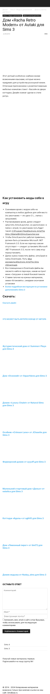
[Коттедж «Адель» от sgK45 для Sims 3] (17, 513)
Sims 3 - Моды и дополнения (21, 9)
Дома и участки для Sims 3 (32, 15)
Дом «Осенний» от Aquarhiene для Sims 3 (25, 375)
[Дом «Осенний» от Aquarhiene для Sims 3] (17, 371)
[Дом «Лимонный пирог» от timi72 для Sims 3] (17, 540)
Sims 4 (7, 644)
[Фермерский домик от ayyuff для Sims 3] (17, 457)
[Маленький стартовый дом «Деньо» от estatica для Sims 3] (17, 484)
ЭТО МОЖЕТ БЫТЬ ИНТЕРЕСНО (17, 319)
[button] (4, 3)
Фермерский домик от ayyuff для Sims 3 (24, 461)
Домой (5, 9)
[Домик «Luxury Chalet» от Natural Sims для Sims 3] (17, 398)
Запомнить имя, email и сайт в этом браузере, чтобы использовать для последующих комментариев (24, 622)
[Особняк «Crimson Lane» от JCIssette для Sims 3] (17, 427)
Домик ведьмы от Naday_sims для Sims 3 (24, 574)
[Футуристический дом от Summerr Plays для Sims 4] (17, 341)
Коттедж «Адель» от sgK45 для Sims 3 (23, 518)
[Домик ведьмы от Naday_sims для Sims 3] (17, 570)
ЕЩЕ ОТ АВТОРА (38, 319)
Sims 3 (7, 648)
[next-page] (3, 580)
